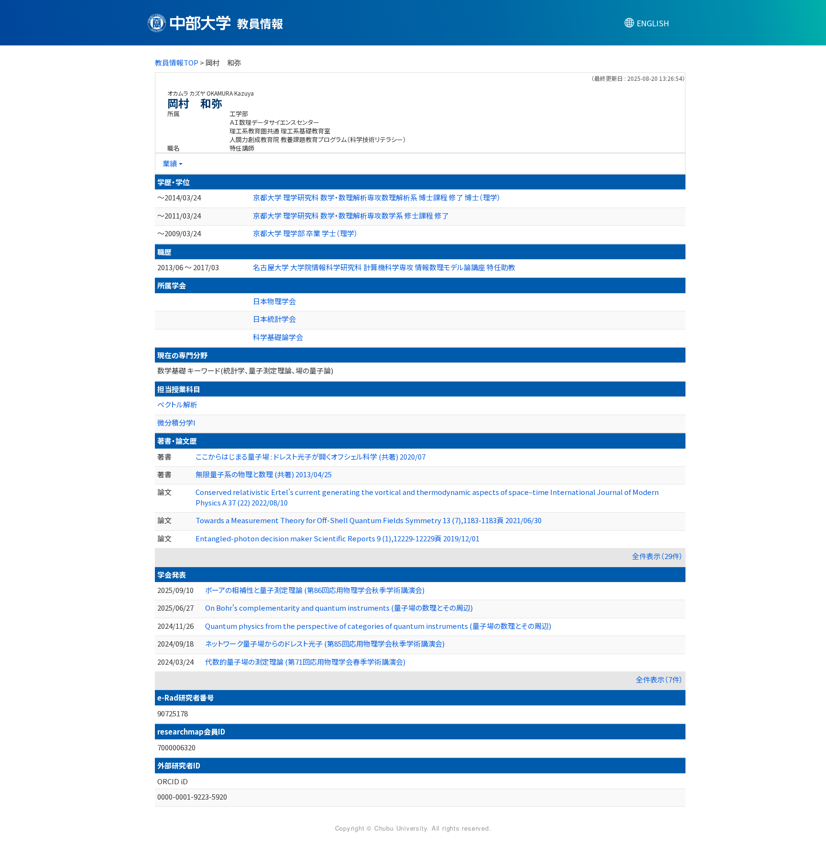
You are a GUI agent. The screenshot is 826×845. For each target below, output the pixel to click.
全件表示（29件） (657, 556)
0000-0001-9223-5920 (192, 796)
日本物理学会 (274, 301)
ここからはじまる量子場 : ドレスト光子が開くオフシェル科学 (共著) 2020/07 (310, 456)
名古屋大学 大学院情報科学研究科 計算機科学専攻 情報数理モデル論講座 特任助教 (384, 267)
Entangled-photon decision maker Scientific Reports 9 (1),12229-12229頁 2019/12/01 (337, 538)
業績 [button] (170, 163)
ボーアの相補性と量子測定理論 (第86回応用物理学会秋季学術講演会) (314, 590)
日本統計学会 (274, 319)
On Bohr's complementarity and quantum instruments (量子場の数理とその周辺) (339, 608)
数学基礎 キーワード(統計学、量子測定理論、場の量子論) (245, 370)
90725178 (172, 713)
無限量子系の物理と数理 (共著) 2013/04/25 (264, 474)
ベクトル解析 (177, 404)
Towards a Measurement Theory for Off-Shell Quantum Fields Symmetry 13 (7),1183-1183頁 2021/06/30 (369, 520)
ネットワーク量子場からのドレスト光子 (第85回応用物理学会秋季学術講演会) (325, 643)
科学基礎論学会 (278, 337)
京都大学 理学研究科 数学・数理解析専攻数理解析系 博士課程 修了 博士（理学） (377, 197)
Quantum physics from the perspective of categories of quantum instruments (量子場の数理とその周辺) (378, 626)
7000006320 (176, 747)
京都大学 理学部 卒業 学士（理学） (305, 233)
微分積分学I (176, 422)
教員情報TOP (176, 62)
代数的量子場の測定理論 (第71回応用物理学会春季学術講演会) (305, 662)
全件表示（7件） (659, 679)
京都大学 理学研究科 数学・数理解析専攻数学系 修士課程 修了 (351, 215)
